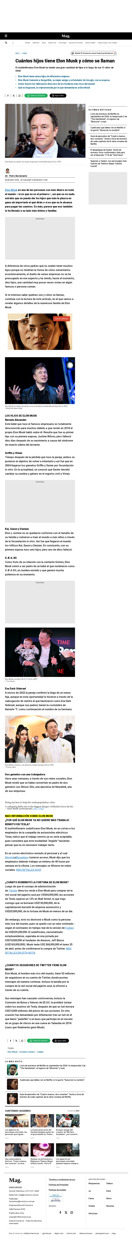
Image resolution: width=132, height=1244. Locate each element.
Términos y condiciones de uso (62, 1179)
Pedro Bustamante (18, 176)
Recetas (110, 1206)
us (90, 1191)
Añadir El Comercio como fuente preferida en (94, 53)
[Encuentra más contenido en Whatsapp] (19, 95)
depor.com (59, 1233)
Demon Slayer (90, 43)
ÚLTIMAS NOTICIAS (100, 110)
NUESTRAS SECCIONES (97, 1179)
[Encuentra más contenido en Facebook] (8, 95)
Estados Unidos (27, 1052)
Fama (91, 1198)
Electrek (10, 857)
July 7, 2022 (38, 808)
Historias (93, 1213)
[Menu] (7, 36)
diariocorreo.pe (85, 1233)
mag (114, 1233)
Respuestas (94, 1183)
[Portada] (15, 1185)
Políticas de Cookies (57, 1190)
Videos (109, 1183)
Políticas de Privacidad (58, 1185)
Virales (92, 1206)
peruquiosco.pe (102, 1233)
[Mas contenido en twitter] (66, 1212)
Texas (44, 43)
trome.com (71, 1233)
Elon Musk (12, 1052)
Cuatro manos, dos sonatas (107, 43)
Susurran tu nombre (76, 43)
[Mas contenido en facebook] (60, 1212)
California (35, 43)
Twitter (13, 890)
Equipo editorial (15, 1187)
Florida (27, 43)
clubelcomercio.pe (31, 1233)
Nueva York (52, 43)
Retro (109, 1198)
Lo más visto (13, 1061)
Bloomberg (22, 857)
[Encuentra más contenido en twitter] (14, 95)
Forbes (69, 927)
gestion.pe (46, 1233)
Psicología (62, 43)
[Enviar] (6, 43)
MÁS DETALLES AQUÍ (28, 869)
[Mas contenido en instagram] (72, 1212)
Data (108, 1191)
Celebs (40, 1052)
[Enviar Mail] (6, 176)
